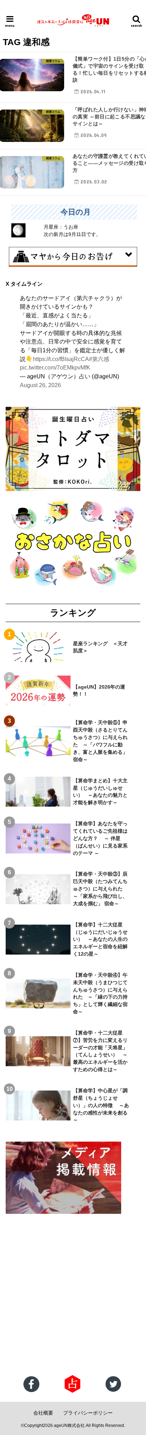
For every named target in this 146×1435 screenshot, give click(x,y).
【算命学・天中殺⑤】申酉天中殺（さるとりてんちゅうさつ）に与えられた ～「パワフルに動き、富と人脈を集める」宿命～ (100, 741)
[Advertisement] (73, 1295)
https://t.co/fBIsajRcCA (61, 359)
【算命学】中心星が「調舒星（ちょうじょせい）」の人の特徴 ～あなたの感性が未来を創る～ (101, 1105)
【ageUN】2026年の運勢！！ (99, 690)
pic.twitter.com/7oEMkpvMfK (55, 367)
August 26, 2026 (40, 385)
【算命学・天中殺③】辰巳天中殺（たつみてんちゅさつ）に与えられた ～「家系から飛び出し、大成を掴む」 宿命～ (100, 888)
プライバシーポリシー (88, 1413)
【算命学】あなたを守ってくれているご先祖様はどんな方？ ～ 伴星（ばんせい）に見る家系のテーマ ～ (100, 838)
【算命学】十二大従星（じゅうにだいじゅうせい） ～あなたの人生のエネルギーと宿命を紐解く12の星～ (100, 939)
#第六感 (99, 359)
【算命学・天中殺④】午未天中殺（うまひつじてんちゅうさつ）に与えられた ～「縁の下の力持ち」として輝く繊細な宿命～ (100, 993)
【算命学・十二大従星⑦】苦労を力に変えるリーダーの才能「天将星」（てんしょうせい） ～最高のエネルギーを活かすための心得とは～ (100, 1051)
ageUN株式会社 (69, 1425)
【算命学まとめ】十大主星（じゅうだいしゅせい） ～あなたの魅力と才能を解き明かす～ (100, 792)
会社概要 (43, 1413)
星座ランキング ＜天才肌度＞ (100, 647)
